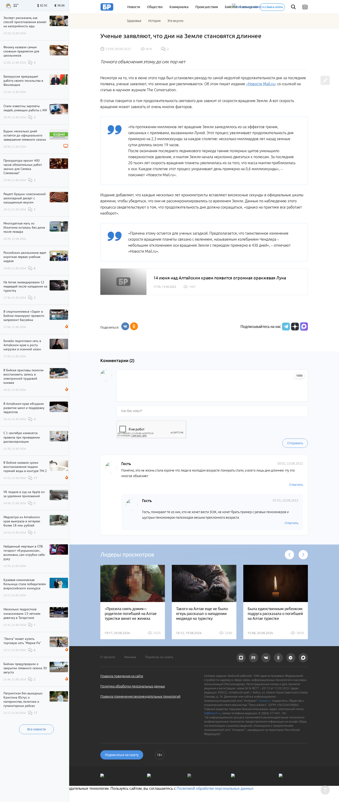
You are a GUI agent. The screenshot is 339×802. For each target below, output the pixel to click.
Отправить (295, 443)
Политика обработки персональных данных (132, 686)
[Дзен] (294, 326)
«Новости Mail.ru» (261, 84)
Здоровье (134, 21)
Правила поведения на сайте (121, 676)
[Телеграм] (285, 326)
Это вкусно (175, 21)
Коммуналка (179, 7)
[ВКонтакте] (125, 326)
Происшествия (206, 7)
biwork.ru (265, 700)
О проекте (107, 657)
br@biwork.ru (212, 713)
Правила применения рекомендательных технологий (140, 696)
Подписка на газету (159, 657)
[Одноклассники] (134, 326)
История (154, 21)
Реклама (130, 657)
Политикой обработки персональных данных (215, 788)
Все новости (36, 729)
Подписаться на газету (122, 755)
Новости (133, 7)
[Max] (304, 326)
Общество (155, 7)
